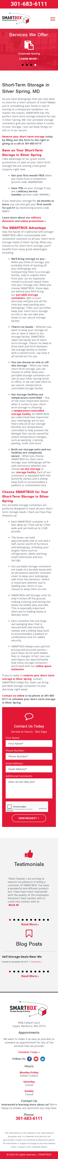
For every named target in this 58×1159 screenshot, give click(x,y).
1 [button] (22, 64)
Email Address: (14, 763)
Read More (29, 924)
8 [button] (39, 919)
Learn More (28, 59)
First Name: (13, 737)
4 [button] (35, 64)
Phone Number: (15, 750)
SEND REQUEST (27, 818)
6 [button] (31, 919)
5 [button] (26, 919)
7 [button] (35, 919)
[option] (29, 51)
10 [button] (48, 919)
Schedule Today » (29, 1052)
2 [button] (26, 64)
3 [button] (31, 64)
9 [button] (43, 919)
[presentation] (27, 806)
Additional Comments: (19, 776)
